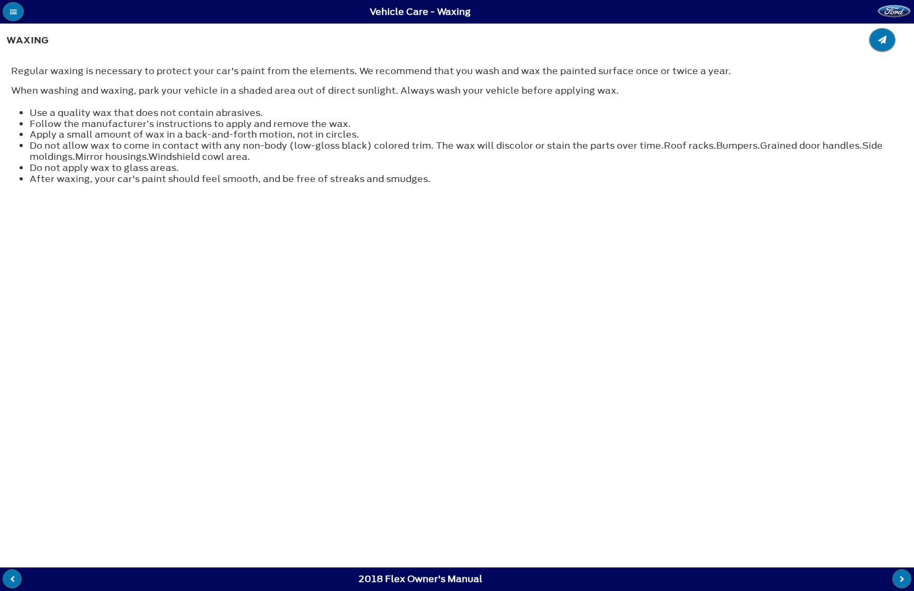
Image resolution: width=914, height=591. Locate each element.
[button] (13, 11)
